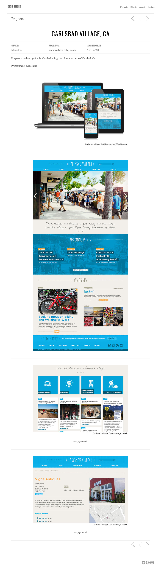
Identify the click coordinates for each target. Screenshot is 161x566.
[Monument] (147, 18)
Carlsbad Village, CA (81, 33)
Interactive (16, 49)
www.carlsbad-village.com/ (62, 49)
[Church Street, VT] (140, 18)
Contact (150, 6)
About (142, 6)
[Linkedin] (152, 562)
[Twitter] (144, 562)
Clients (133, 6)
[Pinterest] (148, 562)
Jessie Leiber (14, 6)
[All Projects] (133, 18)
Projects (124, 6)
